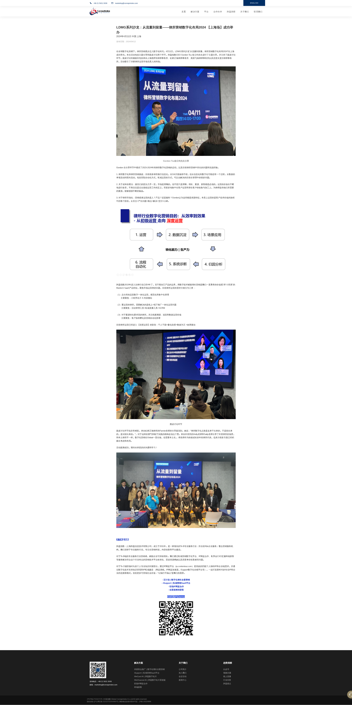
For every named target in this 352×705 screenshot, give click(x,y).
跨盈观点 (227, 684)
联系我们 (258, 12)
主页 (184, 12)
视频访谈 (227, 673)
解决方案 (195, 12)
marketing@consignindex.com (126, 3)
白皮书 (226, 669)
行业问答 (227, 680)
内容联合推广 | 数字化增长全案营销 (149, 669)
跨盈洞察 (231, 12)
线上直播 (227, 676)
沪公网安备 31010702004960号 (106, 701)
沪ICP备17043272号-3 (95, 699)
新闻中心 (182, 680)
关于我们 (244, 12)
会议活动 (182, 676)
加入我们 (182, 673)
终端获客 (138, 687)
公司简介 (182, 669)
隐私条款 (90, 701)
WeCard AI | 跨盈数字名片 (145, 676)
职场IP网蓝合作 (141, 684)
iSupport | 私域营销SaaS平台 (146, 673)
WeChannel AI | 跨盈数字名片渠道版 (150, 680)
